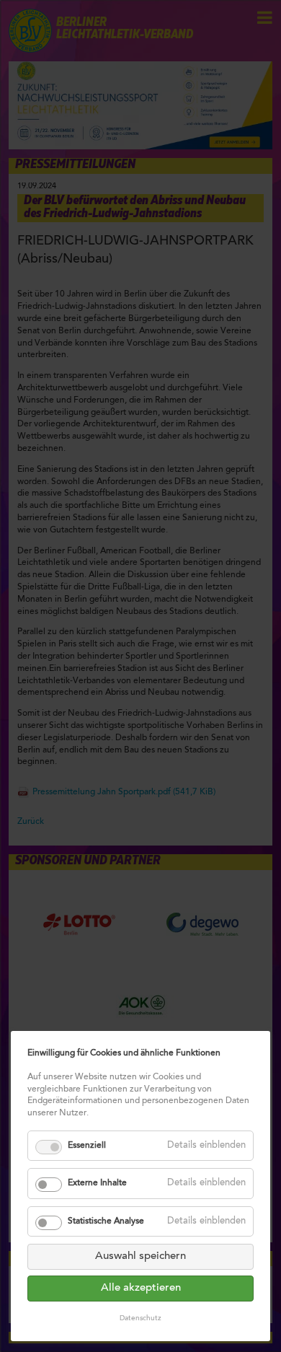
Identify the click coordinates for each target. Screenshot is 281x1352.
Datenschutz (140, 1318)
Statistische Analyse (106, 1221)
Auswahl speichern (140, 1256)
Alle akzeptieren (141, 1288)
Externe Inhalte (97, 1183)
